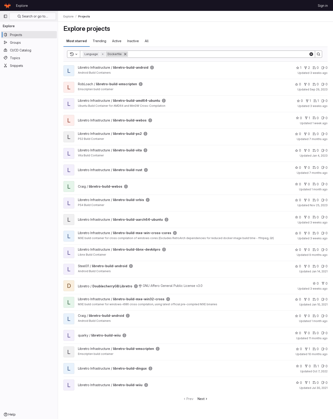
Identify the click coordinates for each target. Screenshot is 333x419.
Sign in (323, 5)
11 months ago (318, 338)
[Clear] (311, 54)
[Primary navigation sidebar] (5, 16)
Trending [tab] (99, 41)
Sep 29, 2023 (319, 89)
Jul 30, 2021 (320, 388)
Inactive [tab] (133, 41)
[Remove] (125, 54)
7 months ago (318, 139)
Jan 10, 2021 (320, 304)
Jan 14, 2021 (320, 271)
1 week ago (320, 123)
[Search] (318, 54)
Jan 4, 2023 (320, 155)
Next (201, 399)
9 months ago (318, 255)
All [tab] (147, 41)
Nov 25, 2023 (319, 205)
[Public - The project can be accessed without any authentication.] (152, 67)
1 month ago (319, 189)
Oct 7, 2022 (320, 371)
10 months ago (318, 354)
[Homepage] (7, 5)
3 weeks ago (319, 73)
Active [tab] (116, 41)
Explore (22, 5)
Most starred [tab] (76, 41)
